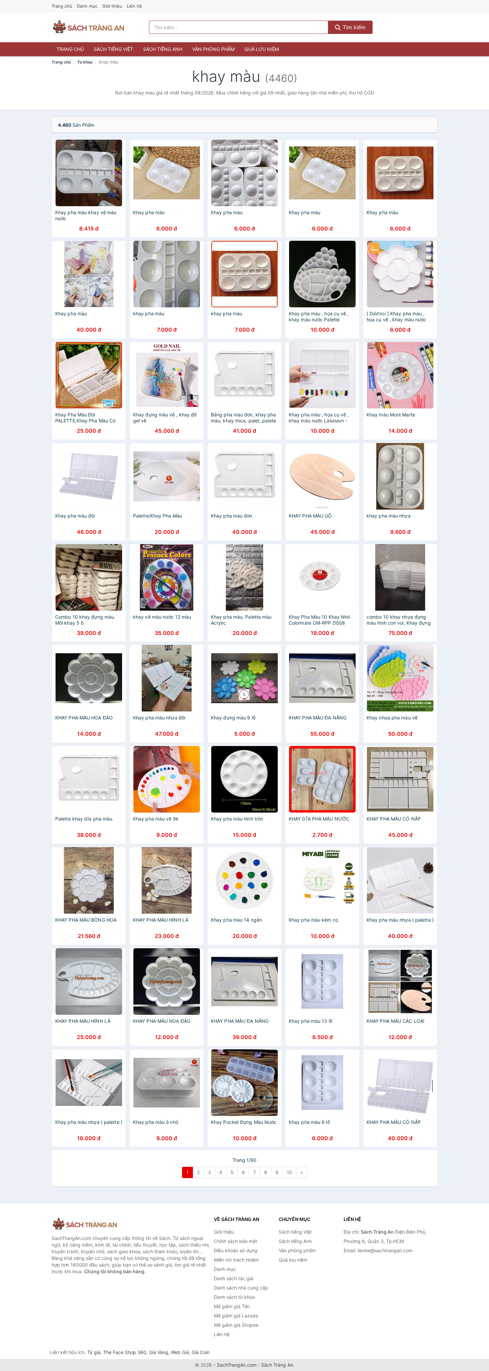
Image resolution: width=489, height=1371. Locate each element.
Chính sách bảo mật (235, 1241)
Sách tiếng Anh (162, 49)
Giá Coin (201, 1352)
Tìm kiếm (353, 27)
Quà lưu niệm (261, 49)
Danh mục (87, 6)
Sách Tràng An (277, 1365)
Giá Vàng (158, 1352)
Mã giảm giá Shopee (236, 1325)
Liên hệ (134, 6)
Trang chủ (62, 6)
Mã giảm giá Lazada (236, 1315)
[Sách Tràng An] (85, 1224)
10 (289, 1172)
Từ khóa (84, 62)
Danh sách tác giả (233, 1278)
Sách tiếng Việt (113, 49)
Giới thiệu (112, 6)
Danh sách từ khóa (234, 1297)
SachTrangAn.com (236, 1365)
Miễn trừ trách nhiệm (236, 1260)
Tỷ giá (93, 1352)
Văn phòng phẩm (213, 49)
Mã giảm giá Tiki (231, 1306)
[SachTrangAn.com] (88, 27)
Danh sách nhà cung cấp (241, 1288)
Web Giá (180, 1352)
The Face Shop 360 (124, 1352)
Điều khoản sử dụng (235, 1250)
